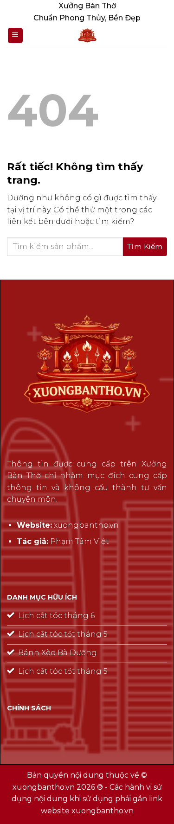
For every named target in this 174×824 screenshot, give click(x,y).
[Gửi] (145, 246)
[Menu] (15, 35)
